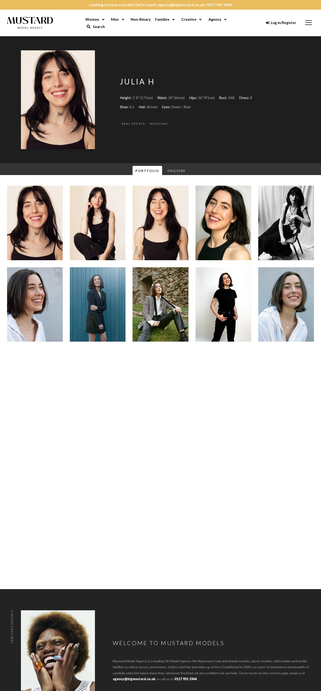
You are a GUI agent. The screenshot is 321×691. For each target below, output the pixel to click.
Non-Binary (141, 19)
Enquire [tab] (177, 171)
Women (92, 19)
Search (98, 26)
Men (115, 19)
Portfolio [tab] (147, 171)
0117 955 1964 (219, 4)
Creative (188, 19)
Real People (133, 123)
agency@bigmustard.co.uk (181, 4)
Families (162, 19)
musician (159, 123)
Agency (214, 19)
